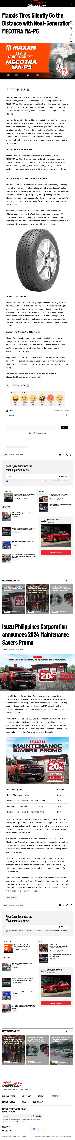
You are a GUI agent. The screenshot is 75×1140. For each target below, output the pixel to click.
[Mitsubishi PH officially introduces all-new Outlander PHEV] (6, 516)
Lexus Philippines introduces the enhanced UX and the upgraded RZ (60, 504)
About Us (23, 1135)
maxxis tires (9, 447)
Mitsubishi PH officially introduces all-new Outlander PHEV (22, 513)
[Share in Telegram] (66, 455)
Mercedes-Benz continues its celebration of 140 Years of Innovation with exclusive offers (23, 528)
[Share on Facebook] (58, 455)
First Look (17, 499)
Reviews (5, 38)
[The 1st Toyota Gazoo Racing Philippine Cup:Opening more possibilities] (60, 1048)
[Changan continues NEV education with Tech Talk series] (6, 545)
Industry (15, 545)
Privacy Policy (56, 480)
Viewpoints (55, 1095)
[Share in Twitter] (62, 455)
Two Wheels (37, 1101)
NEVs (24, 1101)
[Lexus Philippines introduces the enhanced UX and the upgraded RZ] (43, 507)
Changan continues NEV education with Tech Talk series (23, 542)
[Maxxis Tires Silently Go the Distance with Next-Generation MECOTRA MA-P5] (19, 946)
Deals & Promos (17, 532)
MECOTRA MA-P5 (20, 447)
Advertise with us (6, 1135)
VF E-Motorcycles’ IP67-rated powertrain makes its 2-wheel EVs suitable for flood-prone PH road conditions (23, 556)
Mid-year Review (8, 1095)
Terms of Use (24, 1120)
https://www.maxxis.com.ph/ (28, 377)
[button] (4, 3)
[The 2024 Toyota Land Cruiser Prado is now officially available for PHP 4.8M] (19, 496)
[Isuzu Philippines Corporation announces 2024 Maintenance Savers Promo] (54, 496)
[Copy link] (69, 455)
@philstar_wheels (53, 519)
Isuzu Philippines (10, 897)
